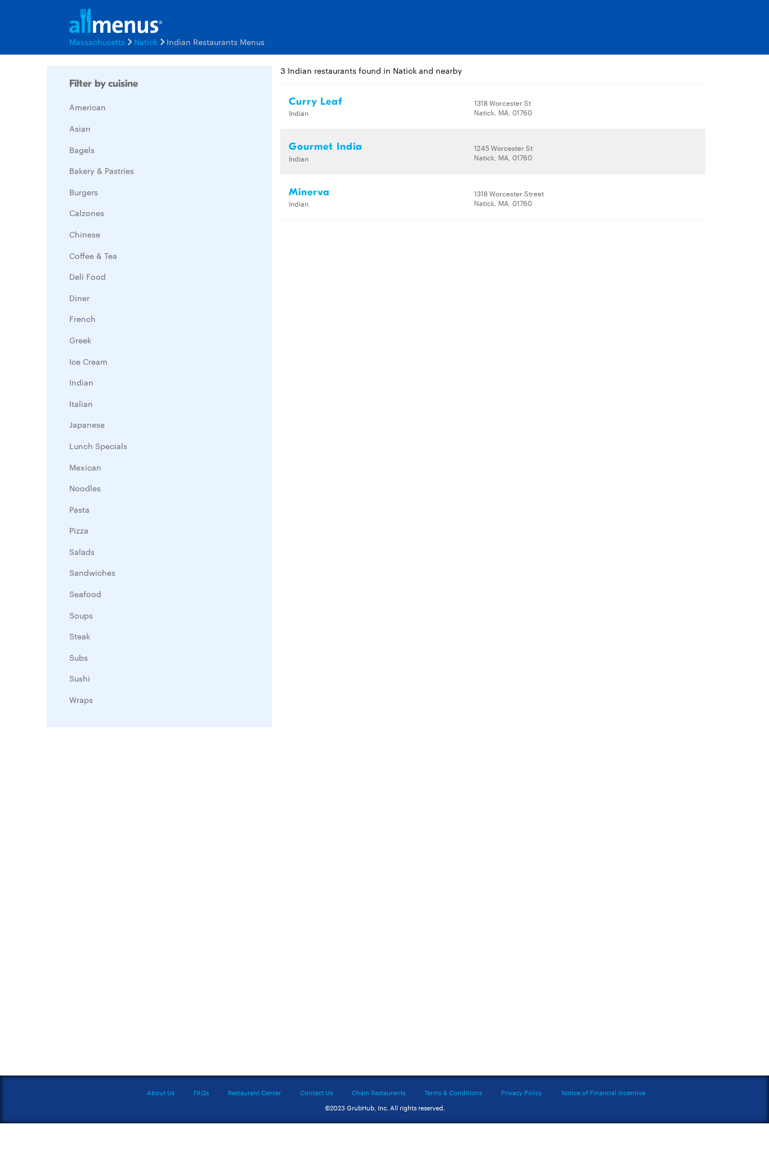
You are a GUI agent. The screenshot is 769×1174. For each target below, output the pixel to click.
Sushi (79, 678)
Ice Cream (88, 361)
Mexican (85, 467)
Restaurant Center (254, 1092)
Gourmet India (326, 147)
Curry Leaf (315, 101)
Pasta (79, 509)
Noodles (85, 488)
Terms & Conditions (453, 1092)
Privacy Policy (521, 1092)
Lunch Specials (98, 445)
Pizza (78, 530)
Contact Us (316, 1092)
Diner (79, 297)
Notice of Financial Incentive (603, 1092)
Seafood (85, 593)
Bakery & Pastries (101, 170)
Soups (81, 615)
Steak (79, 636)
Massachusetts (97, 41)
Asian (80, 128)
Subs (78, 657)
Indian (81, 382)
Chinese (84, 234)
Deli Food (87, 276)
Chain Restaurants (378, 1092)
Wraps (81, 699)
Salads (82, 551)
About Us (161, 1092)
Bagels (82, 149)
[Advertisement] (131, 904)
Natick (146, 41)
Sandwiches (92, 572)
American (87, 107)
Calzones (86, 212)
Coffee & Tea (93, 255)
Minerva (309, 192)
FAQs (201, 1092)
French (82, 318)
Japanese (87, 424)
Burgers (83, 192)
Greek (80, 340)
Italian (81, 403)
